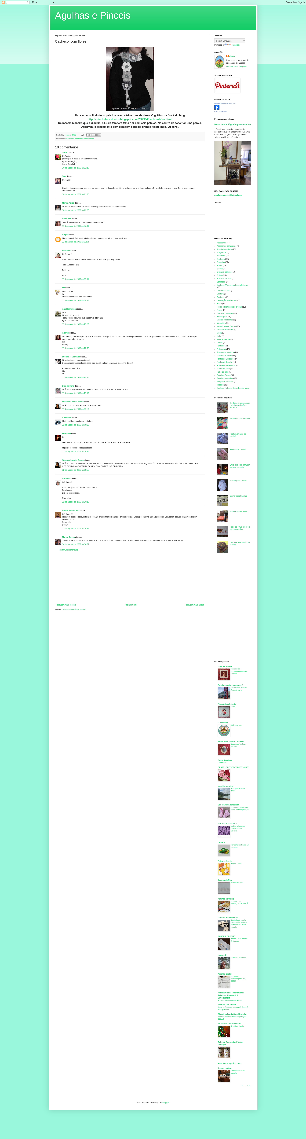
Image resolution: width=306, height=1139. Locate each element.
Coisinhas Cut (223, 291)
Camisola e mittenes (239, 958)
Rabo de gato (223, 372)
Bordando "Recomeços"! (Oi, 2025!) (238, 978)
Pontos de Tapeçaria (226, 365)
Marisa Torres (68, 537)
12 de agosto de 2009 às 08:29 (75, 425)
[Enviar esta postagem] (82, 135)
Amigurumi (221, 252)
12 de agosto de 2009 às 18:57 (75, 470)
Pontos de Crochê (224, 362)
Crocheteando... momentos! (230, 685)
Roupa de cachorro (225, 382)
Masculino (221, 323)
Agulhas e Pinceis (93, 15)
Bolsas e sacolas (224, 278)
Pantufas (220, 346)
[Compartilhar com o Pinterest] (99, 135)
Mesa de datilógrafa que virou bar (232, 124)
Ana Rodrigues (69, 309)
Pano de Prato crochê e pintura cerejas (240, 528)
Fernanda (66, 433)
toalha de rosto (236, 882)
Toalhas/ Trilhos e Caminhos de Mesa (233, 388)
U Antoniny (223, 723)
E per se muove (225, 666)
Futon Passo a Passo (239, 511)
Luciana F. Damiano (71, 357)
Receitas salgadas (225, 378)
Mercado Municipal (225, 329)
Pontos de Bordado (225, 359)
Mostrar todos (246, 1086)
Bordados (221, 282)
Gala (233, 706)
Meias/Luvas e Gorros (226, 326)
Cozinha (220, 297)
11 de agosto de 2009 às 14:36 (75, 377)
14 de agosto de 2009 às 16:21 (75, 544)
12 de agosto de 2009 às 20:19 (75, 502)
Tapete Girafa (236, 864)
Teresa (65, 152)
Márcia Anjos (68, 203)
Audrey (65, 333)
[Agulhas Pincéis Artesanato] (216, 109)
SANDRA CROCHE (226, 936)
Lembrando (222, 763)
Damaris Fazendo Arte (228, 917)
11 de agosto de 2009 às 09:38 (75, 300)
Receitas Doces (223, 375)
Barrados (221, 262)
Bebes (219, 266)
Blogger (165, 1103)
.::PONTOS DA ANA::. (227, 824)
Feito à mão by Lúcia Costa (230, 1063)
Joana (232, 56)
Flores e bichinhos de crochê (229, 307)
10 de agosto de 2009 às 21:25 (75, 194)
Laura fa (221, 842)
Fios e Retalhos (225, 760)
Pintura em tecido (224, 356)
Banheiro (221, 259)
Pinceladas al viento (227, 704)
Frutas (219, 310)
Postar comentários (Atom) (73, 609)
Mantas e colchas (224, 320)
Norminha (66, 479)
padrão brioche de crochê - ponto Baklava (238, 828)
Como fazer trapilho (238, 496)
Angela (65, 235)
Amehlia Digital (224, 974)
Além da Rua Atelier (227, 1005)
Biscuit (219, 269)
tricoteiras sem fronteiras (229, 1023)
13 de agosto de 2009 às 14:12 (75, 528)
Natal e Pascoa (223, 339)
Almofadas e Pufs (224, 249)
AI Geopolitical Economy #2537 (230, 1000)
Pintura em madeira (225, 352)
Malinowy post (236, 725)
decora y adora (224, 1068)
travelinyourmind (225, 786)
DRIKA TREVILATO (70, 510)
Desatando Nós (225, 880)
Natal (219, 336)
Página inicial (130, 605)
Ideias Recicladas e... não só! (231, 741)
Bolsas (220, 275)
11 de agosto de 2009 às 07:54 (75, 242)
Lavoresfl (222, 955)
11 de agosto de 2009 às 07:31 (75, 226)
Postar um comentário (68, 550)
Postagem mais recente (66, 605)
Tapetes (220, 385)
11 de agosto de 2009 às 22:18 (75, 409)
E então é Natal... (237, 1026)
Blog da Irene (68, 386)
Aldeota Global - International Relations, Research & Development (231, 995)
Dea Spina (66, 219)
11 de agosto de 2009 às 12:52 (75, 348)
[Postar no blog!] (90, 135)
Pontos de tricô (223, 368)
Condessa (66, 418)
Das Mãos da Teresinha (228, 805)
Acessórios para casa (226, 246)
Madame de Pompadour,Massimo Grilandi (239, 671)
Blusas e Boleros (224, 272)
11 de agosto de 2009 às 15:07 (75, 393)
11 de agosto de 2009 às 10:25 (75, 324)
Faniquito (66, 250)
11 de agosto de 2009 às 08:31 (75, 279)
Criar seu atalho (220, 112)
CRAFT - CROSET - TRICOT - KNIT (233, 767)
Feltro (219, 303)
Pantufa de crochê (238, 449)
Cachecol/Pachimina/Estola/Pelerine (80, 139)
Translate (236, 45)
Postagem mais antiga (194, 605)
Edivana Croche (225, 861)
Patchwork (221, 349)
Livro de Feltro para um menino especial (240, 466)
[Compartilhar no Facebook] (96, 135)
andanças (221, 256)
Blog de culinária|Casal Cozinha (232, 1014)
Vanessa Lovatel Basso (73, 402)
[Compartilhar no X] (93, 135)
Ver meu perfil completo (236, 66)
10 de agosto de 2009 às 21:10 (75, 168)
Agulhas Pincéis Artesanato (224, 103)
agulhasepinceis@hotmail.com (228, 195)
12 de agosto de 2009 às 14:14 (75, 451)
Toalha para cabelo (238, 480)
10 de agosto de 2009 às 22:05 (75, 210)
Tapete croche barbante (240, 418)
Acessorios (221, 243)
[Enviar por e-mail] (87, 135)
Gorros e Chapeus (225, 313)
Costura (220, 294)
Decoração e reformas (226, 300)
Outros (219, 343)
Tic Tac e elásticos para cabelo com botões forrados (240, 405)
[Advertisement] (130, 577)
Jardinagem (222, 317)
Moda (219, 333)
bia (63, 288)
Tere (64, 176)
